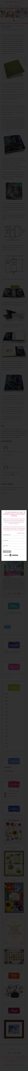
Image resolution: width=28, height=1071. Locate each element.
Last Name (5, 545)
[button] (24, 512)
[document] (14, 535)
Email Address (7, 534)
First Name (5, 540)
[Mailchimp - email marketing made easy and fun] (11, 555)
